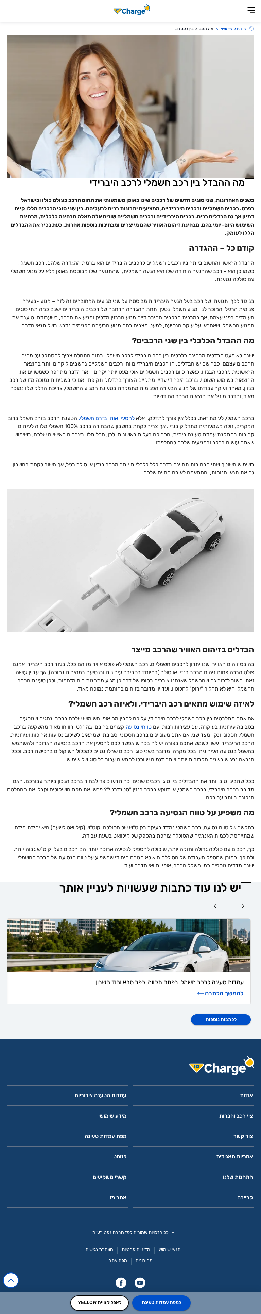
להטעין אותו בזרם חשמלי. (107, 418)
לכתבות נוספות (221, 1019)
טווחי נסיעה (139, 727)
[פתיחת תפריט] (251, 11)
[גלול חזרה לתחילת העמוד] (11, 1280)
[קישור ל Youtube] (140, 1282)
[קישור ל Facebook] (121, 1282)
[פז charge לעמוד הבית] (130, 1068)
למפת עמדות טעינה (161, 1302)
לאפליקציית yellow (99, 1302)
